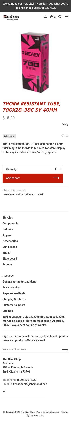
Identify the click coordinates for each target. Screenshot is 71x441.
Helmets (8, 229)
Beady (65, 124)
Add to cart (13, 178)
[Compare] (46, 17)
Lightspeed (53, 412)
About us (8, 275)
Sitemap (8, 311)
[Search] (60, 17)
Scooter (7, 264)
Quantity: (11, 169)
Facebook (8, 194)
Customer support (14, 305)
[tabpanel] (35, 62)
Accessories (10, 241)
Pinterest (31, 194)
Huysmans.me (37, 415)
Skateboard (10, 258)
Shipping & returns (14, 299)
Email (40, 194)
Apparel (7, 235)
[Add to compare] (67, 136)
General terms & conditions (19, 281)
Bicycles (8, 217)
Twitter (20, 194)
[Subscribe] (64, 349)
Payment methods (14, 293)
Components (10, 223)
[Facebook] (4, 391)
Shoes (6, 252)
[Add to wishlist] (63, 136)
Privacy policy (11, 287)
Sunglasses (10, 247)
